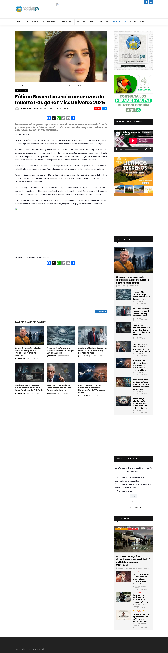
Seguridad (67, 21)
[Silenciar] (146, 149)
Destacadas (33, 21)
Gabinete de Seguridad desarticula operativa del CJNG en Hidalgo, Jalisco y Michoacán (133, 560)
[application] (133, 141)
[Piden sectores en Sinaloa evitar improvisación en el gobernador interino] (61, 372)
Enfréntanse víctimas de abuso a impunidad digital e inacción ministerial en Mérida (29, 387)
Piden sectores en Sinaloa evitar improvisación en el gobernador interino (59, 387)
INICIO (20, 21)
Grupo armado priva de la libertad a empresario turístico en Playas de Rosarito (27, 352)
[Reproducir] (117, 149)
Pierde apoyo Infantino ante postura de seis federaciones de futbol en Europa (140, 403)
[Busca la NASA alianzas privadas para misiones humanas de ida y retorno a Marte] (92, 372)
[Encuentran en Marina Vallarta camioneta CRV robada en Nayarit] (123, 597)
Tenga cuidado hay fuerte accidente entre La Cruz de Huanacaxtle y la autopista (141, 579)
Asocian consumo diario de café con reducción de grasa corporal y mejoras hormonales (141, 384)
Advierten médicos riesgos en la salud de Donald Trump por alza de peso (92, 350)
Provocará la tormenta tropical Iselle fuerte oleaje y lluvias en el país (60, 350)
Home (17, 86)
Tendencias (103, 21)
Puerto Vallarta (85, 21)
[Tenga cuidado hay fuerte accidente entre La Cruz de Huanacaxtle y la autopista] (123, 576)
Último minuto (137, 21)
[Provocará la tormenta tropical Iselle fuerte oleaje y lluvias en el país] (61, 335)
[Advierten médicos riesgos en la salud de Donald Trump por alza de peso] (92, 335)
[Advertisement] (61, 288)
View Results (133, 502)
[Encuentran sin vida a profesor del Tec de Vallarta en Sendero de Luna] (123, 615)
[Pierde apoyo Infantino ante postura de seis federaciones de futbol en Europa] (123, 401)
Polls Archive (135, 507)
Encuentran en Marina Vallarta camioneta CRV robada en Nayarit (140, 598)
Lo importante (50, 21)
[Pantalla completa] (149, 149)
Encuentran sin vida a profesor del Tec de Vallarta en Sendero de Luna (141, 618)
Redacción (23, 108)
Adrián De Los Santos (126, 568)
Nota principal (121, 529)
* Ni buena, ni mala (125, 491)
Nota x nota (119, 21)
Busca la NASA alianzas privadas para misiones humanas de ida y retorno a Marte (91, 389)
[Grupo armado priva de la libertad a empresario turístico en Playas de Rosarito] (29, 335)
